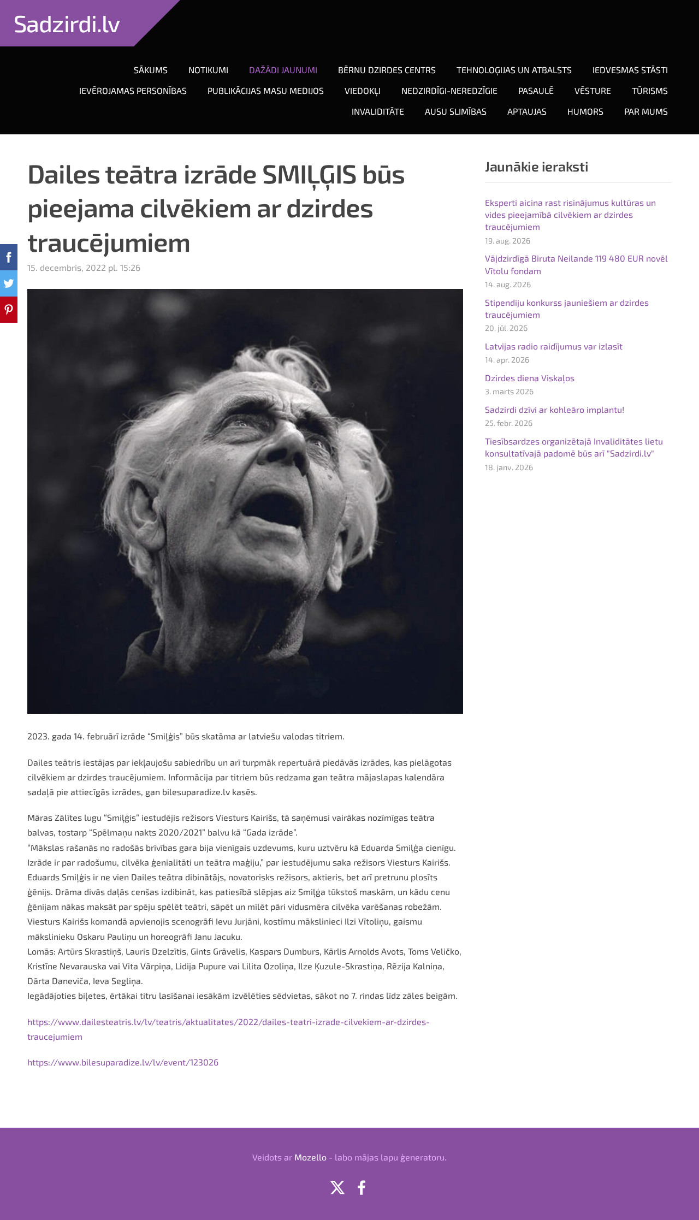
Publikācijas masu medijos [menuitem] (266, 90)
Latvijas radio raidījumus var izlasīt (554, 346)
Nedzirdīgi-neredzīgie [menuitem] (449, 90)
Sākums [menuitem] (151, 69)
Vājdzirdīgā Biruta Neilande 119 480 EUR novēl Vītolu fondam (576, 264)
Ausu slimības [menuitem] (456, 111)
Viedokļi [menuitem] (363, 90)
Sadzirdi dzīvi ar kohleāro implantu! (554, 409)
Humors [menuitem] (585, 111)
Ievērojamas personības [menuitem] (133, 90)
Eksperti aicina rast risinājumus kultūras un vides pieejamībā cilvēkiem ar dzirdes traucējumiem (570, 214)
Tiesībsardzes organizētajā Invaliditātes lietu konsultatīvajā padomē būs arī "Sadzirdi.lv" (574, 447)
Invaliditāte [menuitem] (378, 111)
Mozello (310, 1157)
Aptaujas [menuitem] (527, 111)
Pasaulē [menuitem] (536, 90)
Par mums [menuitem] (646, 111)
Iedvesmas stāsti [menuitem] (630, 69)
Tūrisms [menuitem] (650, 90)
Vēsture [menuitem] (592, 90)
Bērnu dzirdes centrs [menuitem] (387, 69)
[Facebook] (361, 1187)
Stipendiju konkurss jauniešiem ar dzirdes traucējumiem (567, 308)
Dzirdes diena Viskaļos (529, 377)
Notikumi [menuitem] (208, 69)
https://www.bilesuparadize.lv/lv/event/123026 (122, 1062)
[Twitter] (337, 1187)
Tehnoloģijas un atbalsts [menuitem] (514, 69)
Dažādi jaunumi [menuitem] (283, 69)
